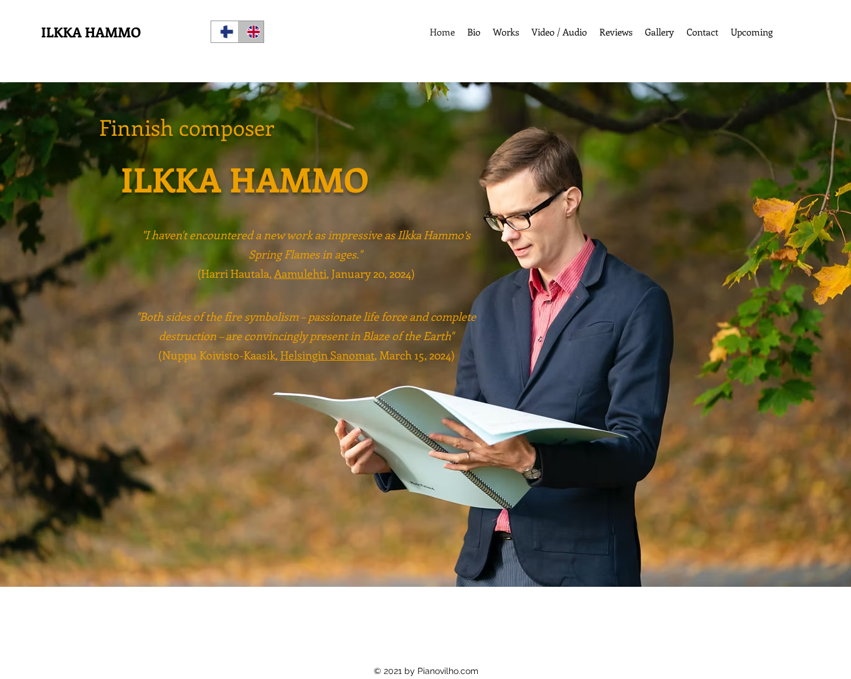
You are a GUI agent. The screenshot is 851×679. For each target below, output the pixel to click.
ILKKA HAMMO (91, 31)
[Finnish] (224, 31)
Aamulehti (300, 273)
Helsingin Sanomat (327, 355)
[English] (250, 31)
